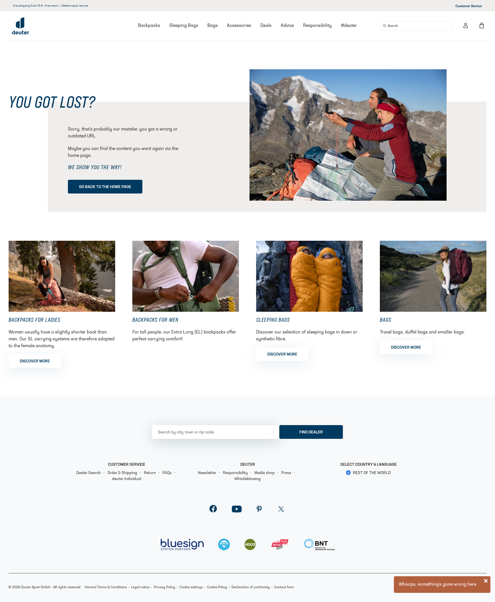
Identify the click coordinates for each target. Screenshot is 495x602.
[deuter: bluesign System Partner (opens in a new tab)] (182, 544)
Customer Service (468, 6)
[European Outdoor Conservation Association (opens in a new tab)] (250, 544)
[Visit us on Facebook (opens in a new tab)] (213, 510)
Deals (266, 25)
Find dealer (311, 432)
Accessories (239, 25)
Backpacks (149, 25)
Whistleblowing (247, 479)
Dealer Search (88, 473)
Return (150, 473)
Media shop (264, 473)
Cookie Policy (217, 587)
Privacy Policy (164, 587)
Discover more (35, 361)
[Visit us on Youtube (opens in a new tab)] (237, 510)
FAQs (167, 473)
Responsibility (317, 25)
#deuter (349, 25)
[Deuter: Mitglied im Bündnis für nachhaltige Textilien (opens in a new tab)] (319, 544)
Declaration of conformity (250, 587)
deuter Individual (126, 479)
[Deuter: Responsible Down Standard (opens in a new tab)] (224, 544)
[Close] (486, 581)
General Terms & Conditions (106, 587)
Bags (212, 25)
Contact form (284, 587)
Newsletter (207, 473)
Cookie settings (191, 587)
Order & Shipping (122, 473)
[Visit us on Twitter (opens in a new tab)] (281, 510)
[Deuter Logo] (20, 25)
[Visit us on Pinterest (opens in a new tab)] (259, 510)
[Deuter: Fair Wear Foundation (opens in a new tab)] (280, 544)
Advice (287, 25)
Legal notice (140, 587)
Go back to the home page (105, 187)
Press (286, 473)
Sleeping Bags (183, 25)
